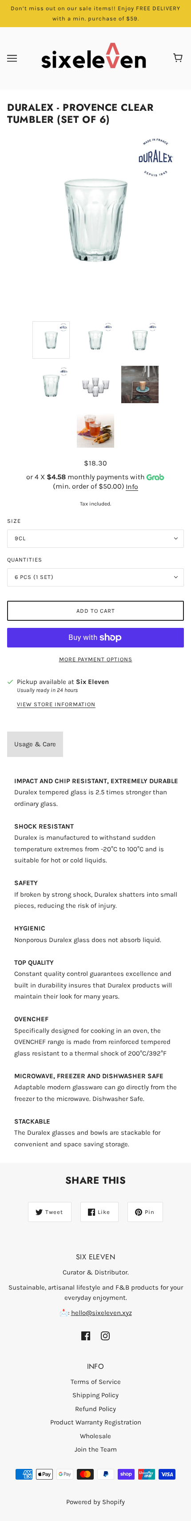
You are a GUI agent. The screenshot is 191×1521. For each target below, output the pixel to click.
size (14, 521)
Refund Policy (95, 1409)
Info (132, 486)
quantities (24, 559)
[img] (86, 1335)
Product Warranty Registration (95, 1422)
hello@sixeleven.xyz (101, 1313)
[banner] (94, 58)
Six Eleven (92, 682)
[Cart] (179, 58)
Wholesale (95, 1436)
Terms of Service (96, 1382)
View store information (56, 704)
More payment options (95, 659)
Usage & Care (35, 744)
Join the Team (96, 1449)
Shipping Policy (95, 1395)
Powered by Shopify (95, 1502)
